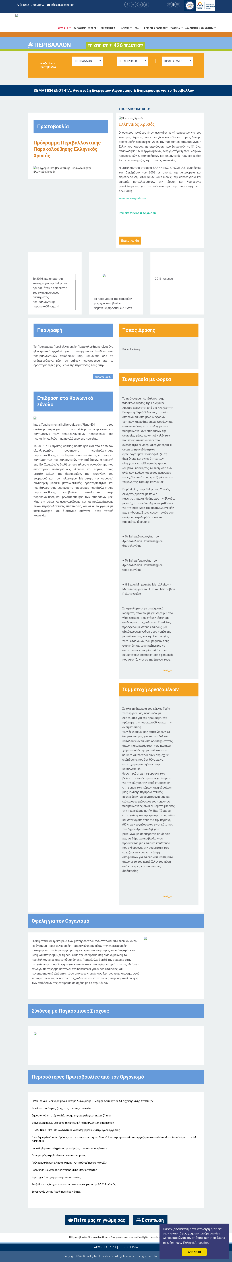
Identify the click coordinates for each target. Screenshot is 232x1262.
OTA (137, 28)
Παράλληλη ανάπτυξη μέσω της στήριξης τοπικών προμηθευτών (69, 1148)
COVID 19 (63, 28)
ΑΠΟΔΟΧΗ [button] (194, 1252)
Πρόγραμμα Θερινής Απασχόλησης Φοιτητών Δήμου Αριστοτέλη (69, 1162)
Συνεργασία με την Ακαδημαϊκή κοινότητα (56, 1191)
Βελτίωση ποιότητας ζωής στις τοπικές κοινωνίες (62, 1108)
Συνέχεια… (169, 670)
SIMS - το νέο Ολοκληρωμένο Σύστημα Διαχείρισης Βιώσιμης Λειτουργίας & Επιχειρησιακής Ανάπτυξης (93, 1101)
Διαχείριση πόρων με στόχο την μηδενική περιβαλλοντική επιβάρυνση (73, 1122)
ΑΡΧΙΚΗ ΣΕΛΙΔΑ (105, 1247)
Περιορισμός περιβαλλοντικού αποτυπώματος (59, 1155)
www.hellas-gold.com (132, 198)
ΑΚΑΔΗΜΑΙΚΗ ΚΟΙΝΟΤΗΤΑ (199, 28)
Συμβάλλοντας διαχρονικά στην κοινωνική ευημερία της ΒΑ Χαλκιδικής (74, 1184)
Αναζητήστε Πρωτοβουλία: (48, 65)
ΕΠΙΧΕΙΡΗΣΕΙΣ (109, 28)
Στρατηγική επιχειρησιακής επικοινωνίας (56, 1177)
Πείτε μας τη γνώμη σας (99, 1220)
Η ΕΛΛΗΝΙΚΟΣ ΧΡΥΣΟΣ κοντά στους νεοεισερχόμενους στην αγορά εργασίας (76, 1130)
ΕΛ (169, 4)
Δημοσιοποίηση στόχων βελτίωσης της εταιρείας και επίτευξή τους (71, 1115)
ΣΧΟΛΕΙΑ (176, 28)
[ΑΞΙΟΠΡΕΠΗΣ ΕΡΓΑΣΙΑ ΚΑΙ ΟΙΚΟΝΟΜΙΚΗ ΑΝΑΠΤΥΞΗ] (35, 1033)
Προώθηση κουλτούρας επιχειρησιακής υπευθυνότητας (64, 1169)
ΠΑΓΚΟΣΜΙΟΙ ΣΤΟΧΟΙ (84, 28)
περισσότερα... (102, 376)
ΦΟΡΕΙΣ (125, 28)
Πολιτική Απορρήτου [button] (196, 1242)
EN (177, 4)
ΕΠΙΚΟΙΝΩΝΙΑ (128, 1247)
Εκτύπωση (152, 1220)
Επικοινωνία (130, 240)
